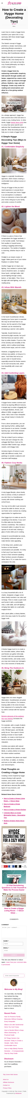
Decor (14, 26)
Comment (5, 924)
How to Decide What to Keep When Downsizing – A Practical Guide (14, 1032)
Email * (6, 948)
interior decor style (17, 122)
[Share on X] (18, 866)
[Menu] (2, 3)
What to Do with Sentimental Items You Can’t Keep (13, 1026)
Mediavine (18, 1093)
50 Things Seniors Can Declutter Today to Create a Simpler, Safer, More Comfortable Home (13, 1041)
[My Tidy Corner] (14, 3)
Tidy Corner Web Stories (10, 1074)
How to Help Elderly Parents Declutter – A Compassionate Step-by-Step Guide (14, 1051)
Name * (6, 941)
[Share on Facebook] (11, 866)
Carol (15, 23)
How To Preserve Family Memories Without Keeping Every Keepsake (13, 1019)
